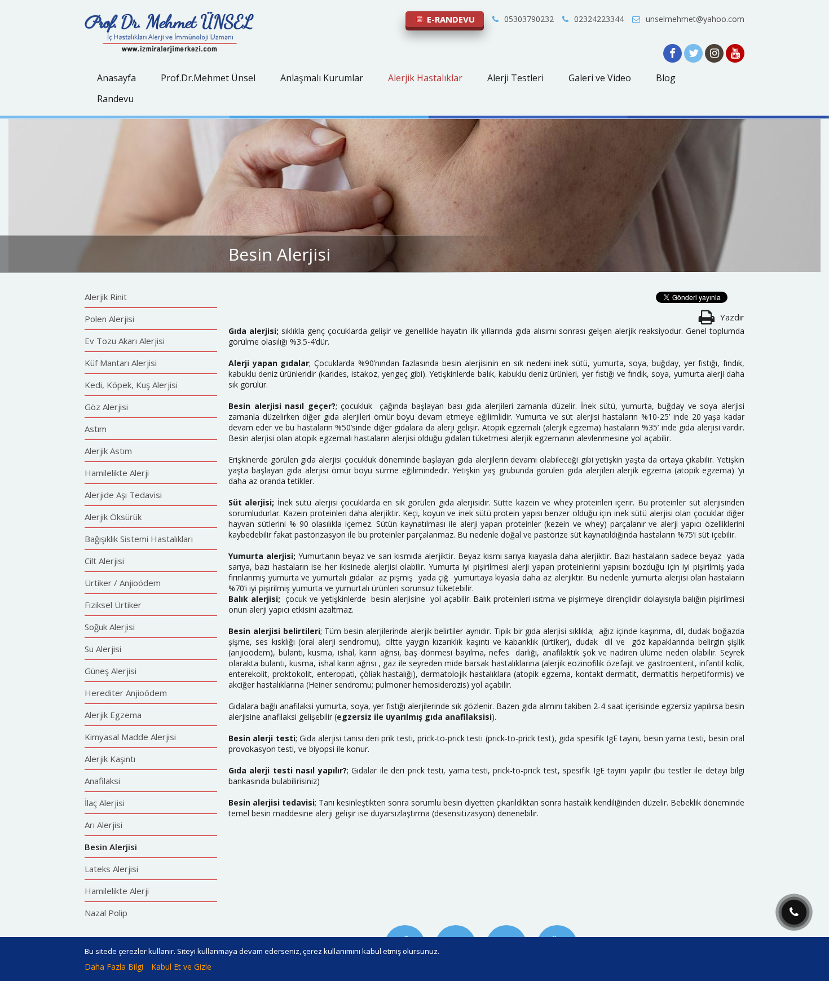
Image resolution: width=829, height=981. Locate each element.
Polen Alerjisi (109, 318)
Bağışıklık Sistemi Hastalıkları (139, 538)
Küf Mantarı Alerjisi (121, 362)
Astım (96, 428)
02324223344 (599, 19)
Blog (666, 78)
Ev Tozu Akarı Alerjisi (125, 340)
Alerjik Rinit (106, 296)
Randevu (115, 99)
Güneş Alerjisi (110, 670)
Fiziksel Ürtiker (113, 604)
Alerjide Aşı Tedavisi (123, 494)
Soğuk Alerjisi (110, 626)
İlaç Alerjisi (105, 802)
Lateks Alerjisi (111, 868)
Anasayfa (116, 78)
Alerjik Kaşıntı (110, 758)
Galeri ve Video (599, 78)
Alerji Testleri (515, 78)
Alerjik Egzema (113, 714)
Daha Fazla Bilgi (114, 966)
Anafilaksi (102, 780)
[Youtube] (735, 54)
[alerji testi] (169, 51)
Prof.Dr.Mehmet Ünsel (208, 78)
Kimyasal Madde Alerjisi (130, 736)
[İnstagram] (715, 54)
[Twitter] (694, 54)
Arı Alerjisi (103, 824)
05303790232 (529, 19)
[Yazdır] (706, 319)
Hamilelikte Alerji (117, 472)
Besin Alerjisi (111, 846)
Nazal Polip (106, 912)
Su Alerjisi (103, 648)
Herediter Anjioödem (126, 692)
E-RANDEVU (450, 19)
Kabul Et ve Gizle (181, 966)
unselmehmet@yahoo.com (695, 19)
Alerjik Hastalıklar (425, 78)
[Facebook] (673, 54)
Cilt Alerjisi (104, 560)
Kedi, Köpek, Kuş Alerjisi (131, 384)
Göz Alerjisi (106, 406)
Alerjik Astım (108, 450)
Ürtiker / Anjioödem (123, 582)
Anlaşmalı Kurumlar (321, 78)
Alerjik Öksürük (113, 516)
